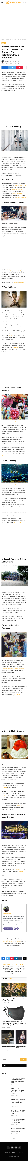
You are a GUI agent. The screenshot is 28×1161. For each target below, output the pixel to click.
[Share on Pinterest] (19, 67)
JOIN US (13, 1152)
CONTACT (7, 1152)
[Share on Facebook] (5, 67)
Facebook (15, 282)
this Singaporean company (13, 270)
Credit (15, 153)
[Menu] (2, 2)
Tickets (21, 523)
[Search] (26, 2)
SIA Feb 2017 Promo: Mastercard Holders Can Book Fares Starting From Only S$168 (8, 970)
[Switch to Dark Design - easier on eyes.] (23, 2)
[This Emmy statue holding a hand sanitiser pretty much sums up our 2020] (14, 1037)
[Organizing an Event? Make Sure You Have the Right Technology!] (14, 990)
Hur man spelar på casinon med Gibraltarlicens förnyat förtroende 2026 (18, 1121)
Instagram (21, 282)
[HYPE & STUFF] (13, 2)
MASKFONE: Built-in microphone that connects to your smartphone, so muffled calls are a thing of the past (13, 1023)
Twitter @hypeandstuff (8, 941)
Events (4, 43)
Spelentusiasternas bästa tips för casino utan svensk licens (18, 1112)
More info (23, 185)
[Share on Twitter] (12, 67)
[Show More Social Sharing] (25, 67)
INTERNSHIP (20, 1152)
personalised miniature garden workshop (12, 668)
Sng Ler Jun (8, 61)
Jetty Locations (18, 869)
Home (2, 39)
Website (17, 185)
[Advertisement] (14, 22)
